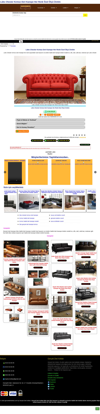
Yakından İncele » (14, 264)
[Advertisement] (50, 27)
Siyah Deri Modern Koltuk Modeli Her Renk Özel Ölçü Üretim (62, 344)
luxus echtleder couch (57, 221)
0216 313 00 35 (38, 140)
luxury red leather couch (58, 215)
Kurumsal (40, 7)
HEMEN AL (57, 114)
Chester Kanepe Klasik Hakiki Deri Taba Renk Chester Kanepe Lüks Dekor (14, 260)
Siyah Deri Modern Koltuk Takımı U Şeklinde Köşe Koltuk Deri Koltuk (39, 191)
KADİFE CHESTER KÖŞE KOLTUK (83, 164)
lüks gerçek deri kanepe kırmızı (28, 224)
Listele (65, 7)
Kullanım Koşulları (53, 373)
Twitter (51, 384)
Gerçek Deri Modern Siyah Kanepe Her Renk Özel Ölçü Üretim (86, 303)
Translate (13, 46)
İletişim (76, 7)
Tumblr (51, 388)
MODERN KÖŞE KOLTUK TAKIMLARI (60, 164)
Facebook (52, 382)
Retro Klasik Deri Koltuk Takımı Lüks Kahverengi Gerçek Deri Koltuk (61, 192)
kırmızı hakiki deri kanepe (26, 218)
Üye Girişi (96, 40)
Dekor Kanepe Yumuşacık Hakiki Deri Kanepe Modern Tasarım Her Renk (38, 312)
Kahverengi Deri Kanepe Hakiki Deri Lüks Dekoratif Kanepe (38, 264)
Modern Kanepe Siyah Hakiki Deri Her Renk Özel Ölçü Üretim (86, 253)
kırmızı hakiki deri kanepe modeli (29, 221)
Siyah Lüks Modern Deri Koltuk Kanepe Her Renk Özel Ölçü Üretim (86, 279)
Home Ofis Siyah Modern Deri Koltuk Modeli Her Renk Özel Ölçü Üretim (62, 320)
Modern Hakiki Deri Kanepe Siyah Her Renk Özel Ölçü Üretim (86, 328)
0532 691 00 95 (51, 140)
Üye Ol (93, 40)
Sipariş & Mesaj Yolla (23, 131)
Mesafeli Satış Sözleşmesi (55, 377)
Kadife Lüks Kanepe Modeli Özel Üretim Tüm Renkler (84, 191)
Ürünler (53, 7)
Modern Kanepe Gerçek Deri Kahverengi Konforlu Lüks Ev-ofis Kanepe (14, 299)
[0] (21, 42)
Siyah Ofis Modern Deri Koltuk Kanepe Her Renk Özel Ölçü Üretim (62, 288)
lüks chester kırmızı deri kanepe (28, 215)
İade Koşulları (52, 380)
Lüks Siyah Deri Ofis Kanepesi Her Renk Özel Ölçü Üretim (62, 257)
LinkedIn (52, 386)
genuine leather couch (57, 218)
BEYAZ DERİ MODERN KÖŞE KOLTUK (38, 164)
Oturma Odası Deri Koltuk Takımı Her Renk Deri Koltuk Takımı (15, 191)
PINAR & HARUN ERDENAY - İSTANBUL (15, 160)
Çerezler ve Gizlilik (53, 375)
